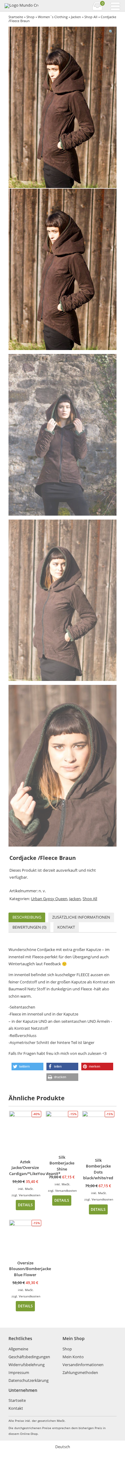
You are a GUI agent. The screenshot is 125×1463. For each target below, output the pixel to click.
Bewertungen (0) (29, 927)
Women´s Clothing (53, 17)
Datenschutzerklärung (28, 1380)
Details (25, 1204)
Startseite (15, 17)
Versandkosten (29, 1195)
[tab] (26, 918)
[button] (27, 1066)
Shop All (90, 17)
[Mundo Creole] (21, 6)
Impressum (18, 1372)
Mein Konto (73, 1356)
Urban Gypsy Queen (49, 898)
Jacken (76, 17)
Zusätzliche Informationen (81, 917)
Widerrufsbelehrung (26, 1364)
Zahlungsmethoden (80, 1372)
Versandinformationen (82, 1364)
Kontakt (66, 927)
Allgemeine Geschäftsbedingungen (29, 1352)
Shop (30, 17)
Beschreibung (26, 917)
